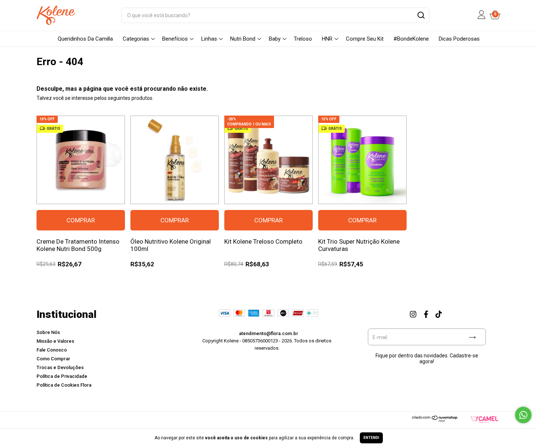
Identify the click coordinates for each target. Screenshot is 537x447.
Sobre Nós (48, 332)
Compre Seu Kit (365, 38)
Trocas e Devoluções (60, 367)
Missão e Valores (55, 341)
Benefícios (175, 38)
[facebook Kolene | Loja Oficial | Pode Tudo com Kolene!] (425, 313)
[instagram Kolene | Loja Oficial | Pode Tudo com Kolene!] (413, 313)
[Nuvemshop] (435, 421)
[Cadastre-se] (472, 337)
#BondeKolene (411, 38)
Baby (275, 38)
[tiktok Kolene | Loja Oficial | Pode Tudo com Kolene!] (438, 313)
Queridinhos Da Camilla (85, 38)
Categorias (136, 38)
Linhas (209, 38)
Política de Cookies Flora (64, 385)
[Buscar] (421, 16)
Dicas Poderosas (459, 38)
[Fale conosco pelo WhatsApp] (523, 415)
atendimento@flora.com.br (268, 333)
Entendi (371, 438)
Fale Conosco (52, 350)
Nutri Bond (242, 38)
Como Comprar (53, 358)
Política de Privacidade (62, 376)
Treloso (303, 38)
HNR (327, 38)
